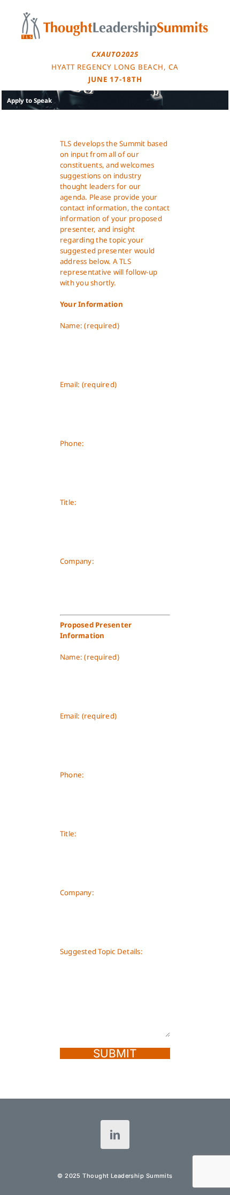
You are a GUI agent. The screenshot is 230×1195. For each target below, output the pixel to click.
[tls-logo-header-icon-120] (114, 15)
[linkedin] (115, 1134)
